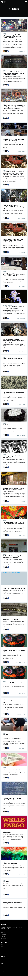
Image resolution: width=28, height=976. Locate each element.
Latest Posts (3, 934)
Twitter (2, 961)
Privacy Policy (3, 971)
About (2, 944)
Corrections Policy (4, 950)
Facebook (3, 959)
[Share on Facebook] (8, 51)
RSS (2, 963)
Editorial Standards (5, 948)
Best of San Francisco (5, 938)
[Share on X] (6, 51)
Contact (2, 953)
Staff (2, 946)
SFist (3, 924)
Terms (2, 973)
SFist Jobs (3, 936)
